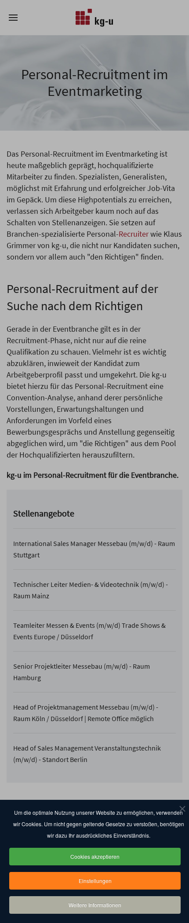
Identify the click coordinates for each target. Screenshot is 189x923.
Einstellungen (95, 880)
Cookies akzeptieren (95, 856)
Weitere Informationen (95, 904)
